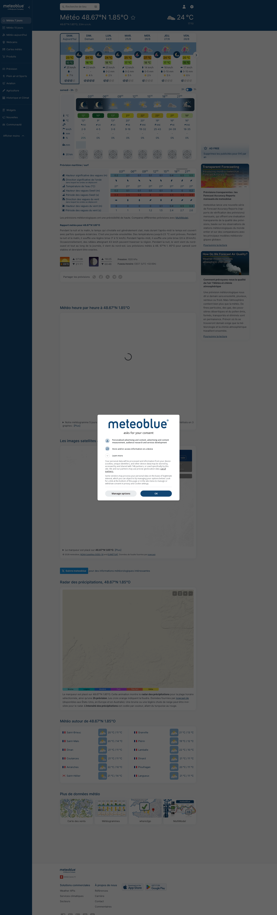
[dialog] (138, 457)
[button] (138, 455)
